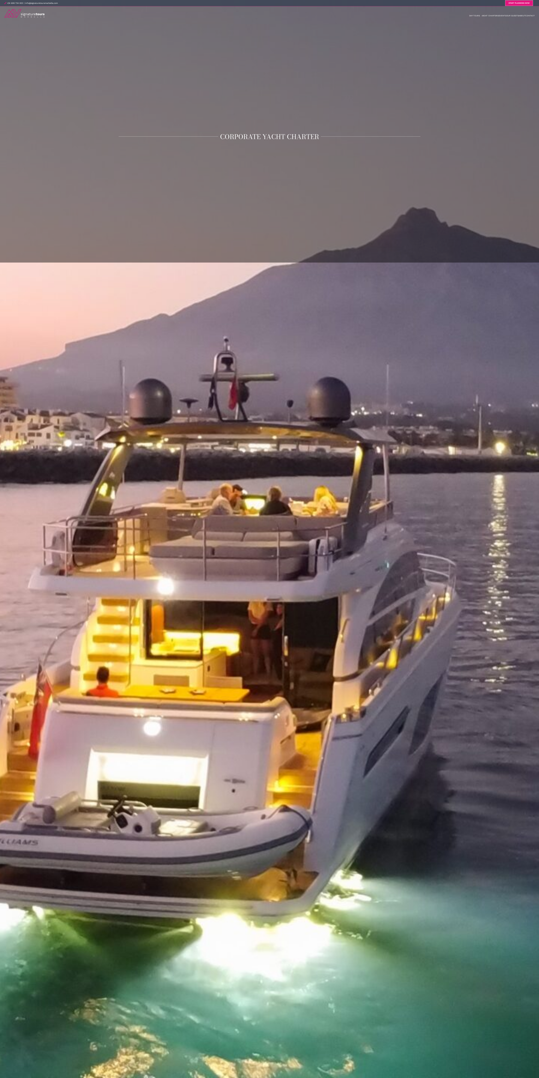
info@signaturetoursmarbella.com (41, 3)
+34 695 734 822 (14, 3)
